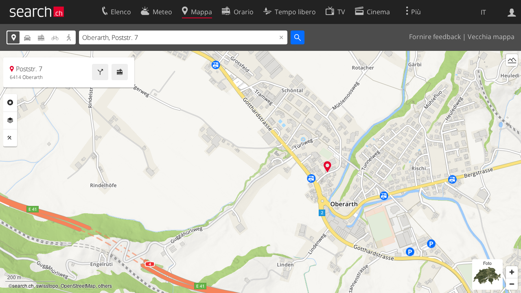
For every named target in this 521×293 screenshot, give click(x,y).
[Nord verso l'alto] (512, 75)
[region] (260, 172)
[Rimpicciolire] (512, 284)
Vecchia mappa (491, 36)
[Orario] (120, 72)
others (105, 285)
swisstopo (47, 285)
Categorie (10, 102)
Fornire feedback (435, 36)
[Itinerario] (100, 72)
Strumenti (10, 137)
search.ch (23, 285)
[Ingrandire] (512, 272)
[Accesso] (512, 11)
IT (483, 12)
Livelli (10, 120)
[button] (327, 166)
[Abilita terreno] (512, 60)
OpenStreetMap (78, 285)
